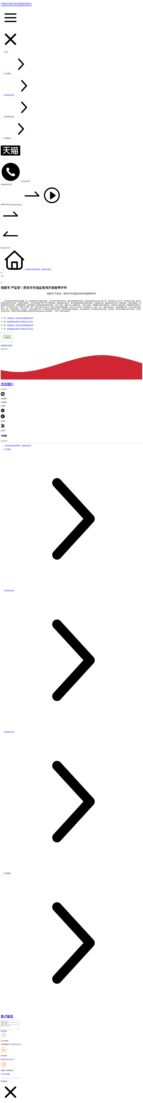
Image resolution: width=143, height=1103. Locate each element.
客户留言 (7, 1016)
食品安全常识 (5, 248)
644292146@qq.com (7, 1059)
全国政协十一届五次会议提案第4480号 (20, 318)
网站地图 (25, 1077)
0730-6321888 (25, 181)
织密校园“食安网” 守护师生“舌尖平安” (20, 321)
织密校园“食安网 (6, 345)
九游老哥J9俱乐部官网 (32, 269)
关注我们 (7, 384)
